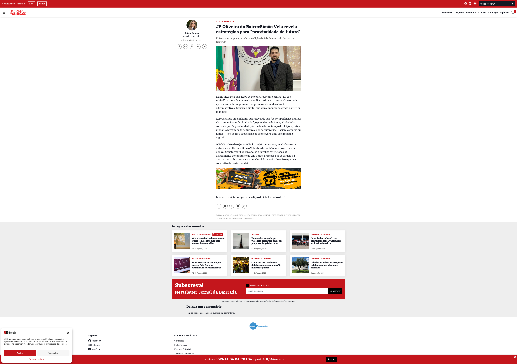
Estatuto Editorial (182, 349)
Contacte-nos (8, 3)
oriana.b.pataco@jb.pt (192, 36)
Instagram (96, 345)
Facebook (96, 340)
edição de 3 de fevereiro (265, 197)
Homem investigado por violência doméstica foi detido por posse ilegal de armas (266, 241)
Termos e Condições (36, 359)
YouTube (95, 349)
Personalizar (53, 353)
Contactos (179, 340)
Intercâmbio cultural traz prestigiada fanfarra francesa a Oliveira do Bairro (326, 241)
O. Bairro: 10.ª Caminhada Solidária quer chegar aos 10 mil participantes (265, 265)
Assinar (331, 359)
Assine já (21, 3)
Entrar (42, 3)
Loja (31, 3)
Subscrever (335, 291)
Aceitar (20, 353)
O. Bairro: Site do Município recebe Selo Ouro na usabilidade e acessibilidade (206, 265)
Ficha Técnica (181, 345)
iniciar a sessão (201, 313)
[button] (68, 332)
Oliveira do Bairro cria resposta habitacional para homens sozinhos (327, 265)
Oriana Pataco (192, 33)
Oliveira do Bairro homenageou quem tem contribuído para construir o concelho (208, 241)
